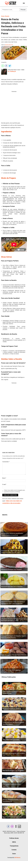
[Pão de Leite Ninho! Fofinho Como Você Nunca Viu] (14, 796)
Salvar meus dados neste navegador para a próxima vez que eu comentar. (14, 491)
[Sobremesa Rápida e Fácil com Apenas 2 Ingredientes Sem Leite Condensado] (14, 598)
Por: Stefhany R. (12, 71)
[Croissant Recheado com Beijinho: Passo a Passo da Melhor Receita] (14, 632)
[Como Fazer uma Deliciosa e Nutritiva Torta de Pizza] (14, 688)
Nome (4, 478)
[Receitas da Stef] (10, 3)
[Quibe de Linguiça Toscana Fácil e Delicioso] (14, 649)
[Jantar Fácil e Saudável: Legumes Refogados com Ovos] (14, 666)
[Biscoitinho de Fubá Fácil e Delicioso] (14, 580)
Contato (14, 849)
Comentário (5, 461)
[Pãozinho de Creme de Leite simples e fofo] (14, 750)
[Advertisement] (14, 106)
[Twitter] (9, 65)
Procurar (23, 9)
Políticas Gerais (14, 838)
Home (2, 16)
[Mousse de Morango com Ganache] (14, 563)
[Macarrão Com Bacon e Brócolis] (14, 812)
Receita (7, 16)
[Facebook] (6, 65)
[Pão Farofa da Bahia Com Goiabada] (14, 765)
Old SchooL (17, 857)
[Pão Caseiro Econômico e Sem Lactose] (14, 781)
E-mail (4, 484)
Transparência (14, 846)
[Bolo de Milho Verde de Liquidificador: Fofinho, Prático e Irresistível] (14, 529)
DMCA (14, 842)
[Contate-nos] (19, 826)
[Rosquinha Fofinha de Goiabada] (14, 704)
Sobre (14, 853)
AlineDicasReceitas (9, 44)
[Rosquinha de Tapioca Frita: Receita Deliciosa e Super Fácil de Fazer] (14, 546)
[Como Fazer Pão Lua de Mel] (14, 734)
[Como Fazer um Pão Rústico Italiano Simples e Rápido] (14, 719)
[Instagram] (12, 826)
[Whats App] (2, 65)
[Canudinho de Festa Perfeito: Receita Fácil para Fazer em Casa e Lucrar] (14, 615)
